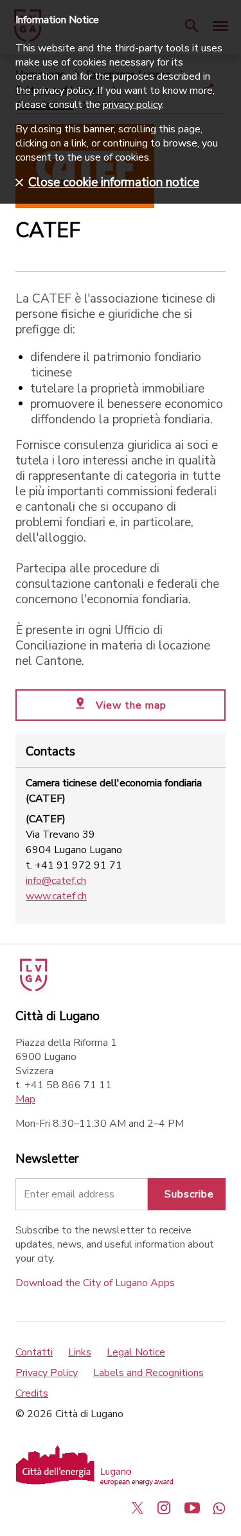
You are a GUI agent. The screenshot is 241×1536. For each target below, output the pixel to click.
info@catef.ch (56, 881)
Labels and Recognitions (148, 1373)
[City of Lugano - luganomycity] (137, 1508)
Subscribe (189, 1194)
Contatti (34, 1352)
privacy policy (132, 105)
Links (79, 1352)
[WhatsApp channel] (219, 1508)
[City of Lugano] (32, 988)
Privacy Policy (46, 1373)
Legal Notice (136, 1352)
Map (25, 1099)
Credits (31, 1393)
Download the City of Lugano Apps (95, 1283)
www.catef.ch (56, 896)
